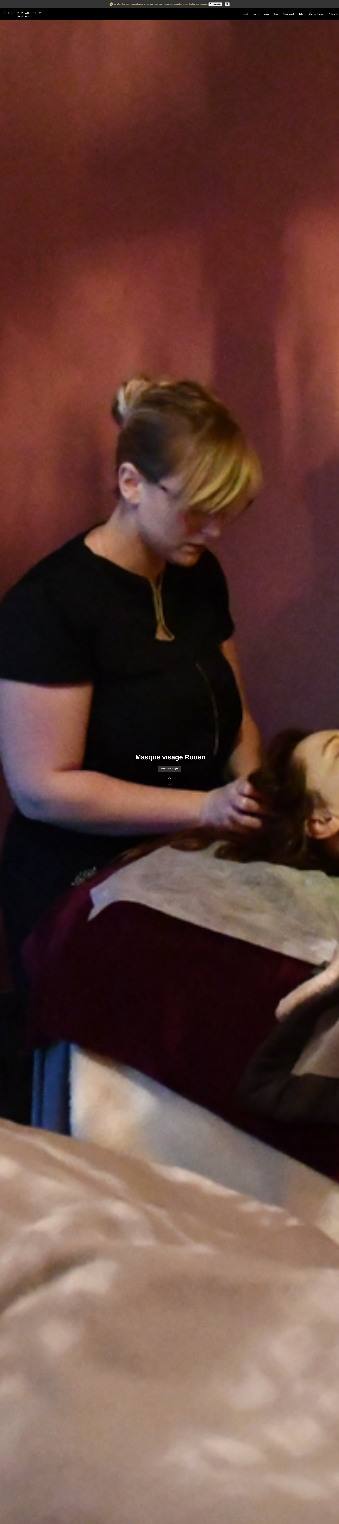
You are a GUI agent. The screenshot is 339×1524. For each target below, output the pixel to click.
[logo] (24, 13)
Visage (266, 14)
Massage (256, 14)
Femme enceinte (289, 14)
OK (227, 4)
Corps (276, 14)
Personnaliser (215, 4)
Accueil (245, 14)
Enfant (301, 14)
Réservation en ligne (169, 768)
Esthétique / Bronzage (316, 14)
